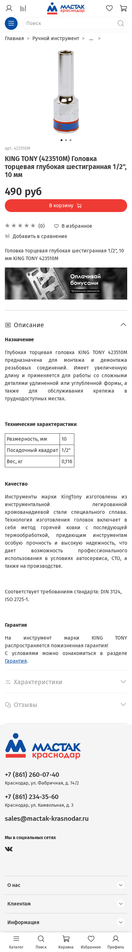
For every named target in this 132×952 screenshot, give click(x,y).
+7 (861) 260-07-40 (32, 775)
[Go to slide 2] (66, 140)
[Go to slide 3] (70, 140)
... (91, 38)
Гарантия (16, 661)
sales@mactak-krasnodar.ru (47, 819)
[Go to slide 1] (61, 140)
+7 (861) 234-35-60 (32, 797)
